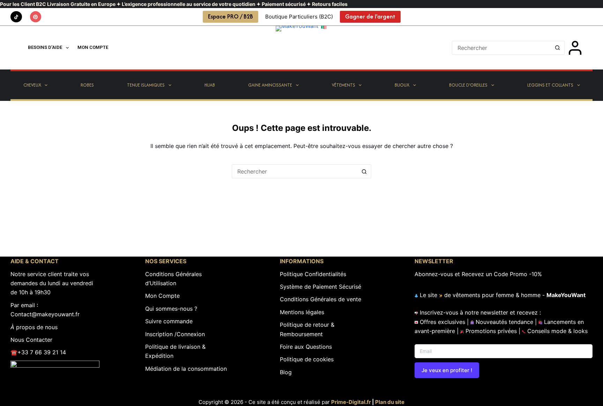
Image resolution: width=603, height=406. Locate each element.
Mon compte (92, 47)
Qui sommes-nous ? (171, 308)
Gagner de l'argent (370, 16)
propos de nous (34, 327)
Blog (286, 372)
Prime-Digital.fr (351, 402)
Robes (87, 85)
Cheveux (32, 85)
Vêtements (343, 85)
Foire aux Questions (306, 346)
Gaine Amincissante (270, 85)
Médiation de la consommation (186, 368)
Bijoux (402, 85)
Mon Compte (162, 295)
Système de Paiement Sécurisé (320, 286)
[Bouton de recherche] (558, 48)
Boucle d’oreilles (468, 85)
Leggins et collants (550, 85)
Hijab (209, 85)
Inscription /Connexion (175, 334)
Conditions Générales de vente (320, 299)
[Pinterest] (36, 17)
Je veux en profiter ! (447, 370)
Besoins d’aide (45, 47)
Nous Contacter (31, 339)
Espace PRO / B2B (230, 16)
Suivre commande (169, 321)
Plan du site (389, 402)
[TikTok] (16, 17)
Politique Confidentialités (313, 274)
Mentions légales (302, 312)
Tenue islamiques (146, 85)
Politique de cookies (307, 359)
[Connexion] (575, 48)
